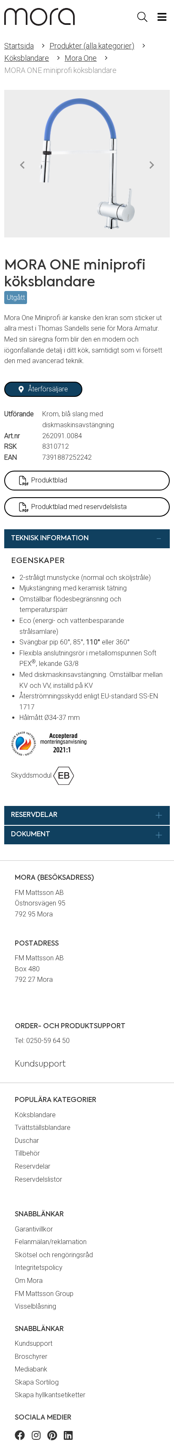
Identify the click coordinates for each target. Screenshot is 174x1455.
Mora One (81, 58)
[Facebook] (20, 1437)
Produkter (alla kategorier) (91, 45)
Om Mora (29, 1281)
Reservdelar (32, 1166)
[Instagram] (36, 1437)
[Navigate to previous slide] (22, 165)
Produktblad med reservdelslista (79, 507)
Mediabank (31, 1369)
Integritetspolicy (39, 1268)
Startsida (19, 45)
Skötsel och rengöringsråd (54, 1255)
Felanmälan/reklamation (51, 1242)
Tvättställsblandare (43, 1128)
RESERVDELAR (34, 815)
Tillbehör (27, 1153)
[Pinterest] (52, 1437)
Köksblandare (26, 58)
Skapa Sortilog (37, 1382)
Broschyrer (31, 1357)
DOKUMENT (30, 834)
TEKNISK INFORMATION (50, 538)
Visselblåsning (35, 1306)
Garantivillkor (34, 1229)
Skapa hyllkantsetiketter (50, 1395)
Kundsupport (33, 1343)
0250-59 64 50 (48, 1041)
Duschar (27, 1141)
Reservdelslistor (38, 1179)
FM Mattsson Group (44, 1294)
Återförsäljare (48, 389)
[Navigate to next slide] (151, 165)
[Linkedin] (68, 1437)
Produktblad (49, 480)
